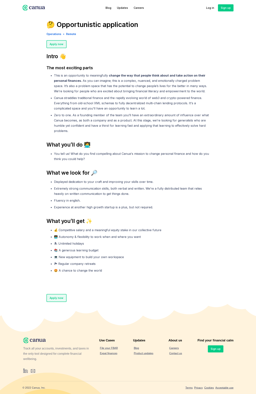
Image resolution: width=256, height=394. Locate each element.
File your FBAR (109, 347)
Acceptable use (224, 387)
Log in (210, 7)
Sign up (226, 7)
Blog (108, 7)
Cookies (209, 387)
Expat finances (108, 353)
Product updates (143, 353)
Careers (139, 7)
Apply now (56, 44)
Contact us (175, 353)
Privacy (198, 387)
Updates (122, 7)
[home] (33, 8)
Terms (189, 387)
